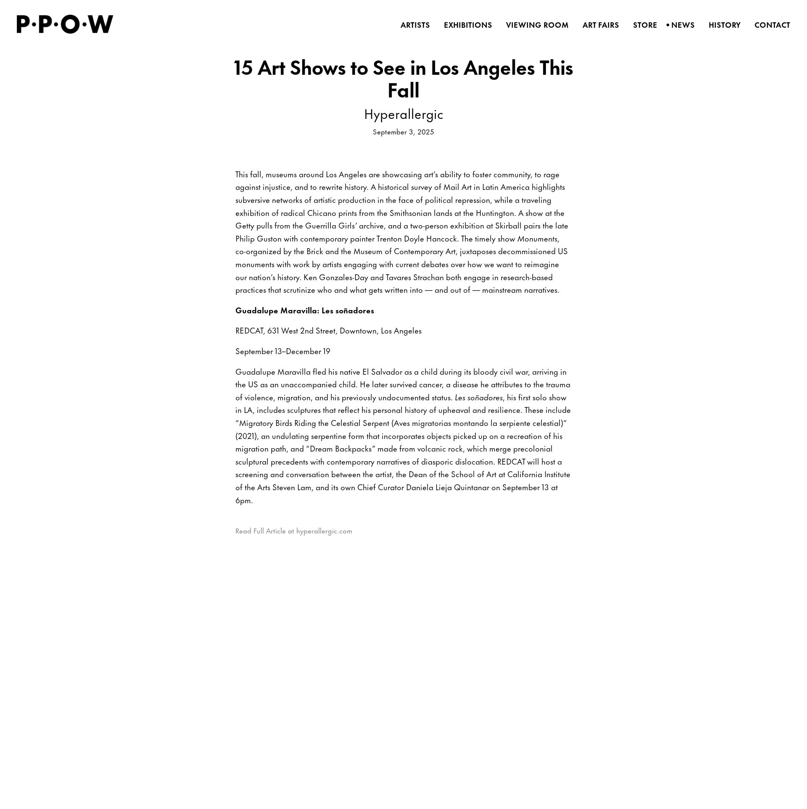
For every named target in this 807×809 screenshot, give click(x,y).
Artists (412, 24)
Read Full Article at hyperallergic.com (293, 530)
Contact (769, 24)
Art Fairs (598, 24)
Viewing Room (535, 24)
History (722, 24)
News (680, 24)
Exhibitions (465, 24)
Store (642, 24)
